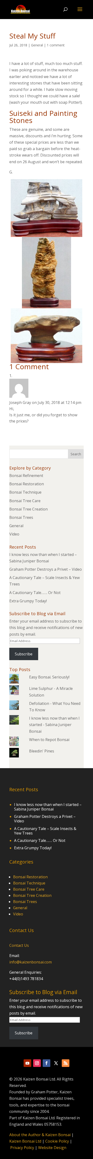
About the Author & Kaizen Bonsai (40, 1134)
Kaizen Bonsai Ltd (25, 1141)
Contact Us (19, 945)
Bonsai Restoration (26, 483)
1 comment (56, 45)
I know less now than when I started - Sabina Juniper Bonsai (54, 725)
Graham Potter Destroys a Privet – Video (45, 569)
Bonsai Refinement (26, 475)
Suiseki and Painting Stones (43, 116)
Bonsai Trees (21, 517)
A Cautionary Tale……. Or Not (35, 592)
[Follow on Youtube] (27, 1063)
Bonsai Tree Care (25, 500)
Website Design (52, 1147)
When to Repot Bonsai (49, 739)
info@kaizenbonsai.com (30, 962)
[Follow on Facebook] (46, 1063)
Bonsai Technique (25, 492)
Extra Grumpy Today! (28, 601)
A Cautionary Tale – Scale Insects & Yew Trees (45, 831)
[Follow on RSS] (65, 1063)
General (37, 45)
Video (14, 534)
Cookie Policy (57, 1141)
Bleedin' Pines (41, 751)
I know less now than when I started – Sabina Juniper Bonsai (48, 807)
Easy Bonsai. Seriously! (49, 677)
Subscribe (23, 654)
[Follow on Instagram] (37, 1063)
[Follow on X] (56, 1063)
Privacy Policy (22, 1147)
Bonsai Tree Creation (28, 509)
